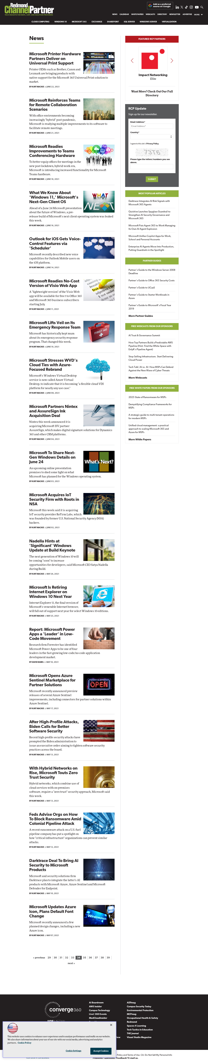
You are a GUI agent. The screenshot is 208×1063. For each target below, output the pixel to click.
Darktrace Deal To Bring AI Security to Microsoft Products (53, 865)
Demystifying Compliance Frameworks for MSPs (150, 406)
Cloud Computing (40, 22)
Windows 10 (60, 22)
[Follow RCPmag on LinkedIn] (177, 8)
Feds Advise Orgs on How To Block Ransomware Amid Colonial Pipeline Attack (55, 819)
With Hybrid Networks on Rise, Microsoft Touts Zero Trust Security (53, 773)
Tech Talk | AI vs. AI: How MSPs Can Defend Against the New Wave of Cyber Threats (151, 369)
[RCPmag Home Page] (29, 10)
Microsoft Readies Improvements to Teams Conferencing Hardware (52, 151)
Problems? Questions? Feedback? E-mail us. (115, 1058)
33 (72, 957)
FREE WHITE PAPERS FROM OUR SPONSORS (152, 388)
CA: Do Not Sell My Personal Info (156, 1055)
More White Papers (140, 439)
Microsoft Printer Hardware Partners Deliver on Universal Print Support (55, 58)
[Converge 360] (63, 1010)
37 (96, 957)
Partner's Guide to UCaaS (142, 288)
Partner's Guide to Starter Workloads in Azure (149, 297)
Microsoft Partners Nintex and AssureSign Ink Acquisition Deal (53, 411)
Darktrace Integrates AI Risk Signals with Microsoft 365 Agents (149, 203)
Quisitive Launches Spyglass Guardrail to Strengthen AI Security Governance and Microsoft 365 (149, 215)
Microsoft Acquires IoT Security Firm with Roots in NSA (54, 499)
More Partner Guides (141, 316)
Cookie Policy (24, 1043)
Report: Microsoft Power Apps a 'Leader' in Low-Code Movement (52, 634)
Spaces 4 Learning (136, 1026)
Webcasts (150, 14)
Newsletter (174, 14)
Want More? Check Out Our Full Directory (152, 93)
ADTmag (131, 1003)
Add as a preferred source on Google (162, 5)
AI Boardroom (96, 1003)
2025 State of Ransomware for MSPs (147, 397)
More (197, 15)
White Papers (137, 14)
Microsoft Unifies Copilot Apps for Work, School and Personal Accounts (150, 238)
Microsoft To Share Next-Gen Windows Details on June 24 (52, 457)
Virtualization (169, 22)
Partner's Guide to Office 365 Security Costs (152, 280)
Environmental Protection (140, 1010)
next (172, 60)
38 (102, 957)
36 (90, 957)
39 (108, 957)
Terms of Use (133, 1055)
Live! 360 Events (98, 1014)
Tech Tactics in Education (140, 1030)
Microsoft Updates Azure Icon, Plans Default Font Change (52, 911)
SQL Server (129, 22)
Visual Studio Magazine (139, 1037)
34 (78, 957)
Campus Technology (99, 1010)
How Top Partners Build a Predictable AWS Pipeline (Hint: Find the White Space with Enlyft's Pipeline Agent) (151, 346)
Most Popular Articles (152, 193)
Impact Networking (152, 75)
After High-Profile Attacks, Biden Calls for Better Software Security (54, 726)
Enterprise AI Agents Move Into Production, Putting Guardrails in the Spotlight (151, 248)
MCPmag (131, 1014)
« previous (39, 957)
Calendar (124, 14)
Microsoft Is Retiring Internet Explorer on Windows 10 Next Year (50, 592)
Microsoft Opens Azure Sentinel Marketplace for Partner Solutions (52, 680)
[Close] (111, 1024)
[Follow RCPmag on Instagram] (191, 8)
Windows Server (148, 22)
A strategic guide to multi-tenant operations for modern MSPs (151, 417)
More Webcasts (138, 378)
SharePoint (113, 22)
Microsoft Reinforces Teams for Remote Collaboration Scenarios (54, 105)
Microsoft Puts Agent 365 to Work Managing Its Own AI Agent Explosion (152, 227)
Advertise (187, 14)
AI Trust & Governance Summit (144, 335)
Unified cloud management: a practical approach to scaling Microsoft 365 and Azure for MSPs (149, 429)
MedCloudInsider (98, 1018)
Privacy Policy (152, 144)
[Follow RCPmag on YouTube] (197, 7)
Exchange (97, 22)
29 (49, 957)
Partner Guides (152, 261)
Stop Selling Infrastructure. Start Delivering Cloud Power (151, 358)
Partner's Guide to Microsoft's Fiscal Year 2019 (150, 307)
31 (60, 957)
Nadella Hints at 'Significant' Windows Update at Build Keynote (52, 545)
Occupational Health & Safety (142, 1018)
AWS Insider (95, 1006)
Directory (162, 14)
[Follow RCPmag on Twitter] (182, 7)
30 (55, 957)
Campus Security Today (139, 1006)
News (114, 14)
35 (84, 957)
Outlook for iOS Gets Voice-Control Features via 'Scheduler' (55, 243)
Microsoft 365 (79, 22)
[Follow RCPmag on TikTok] (186, 8)
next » (71, 963)
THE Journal (133, 1033)
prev (132, 60)
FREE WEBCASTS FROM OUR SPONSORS (152, 326)
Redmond (132, 1022)
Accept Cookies (101, 1051)
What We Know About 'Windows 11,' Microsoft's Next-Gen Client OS (53, 197)
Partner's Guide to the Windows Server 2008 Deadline (152, 272)
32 (66, 957)
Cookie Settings (73, 1051)
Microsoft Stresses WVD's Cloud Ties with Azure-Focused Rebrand (53, 365)
